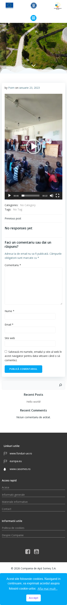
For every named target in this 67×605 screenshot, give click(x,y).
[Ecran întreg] (57, 195)
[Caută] (60, 385)
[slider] (30, 196)
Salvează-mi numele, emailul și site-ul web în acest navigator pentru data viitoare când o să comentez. (33, 356)
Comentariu (13, 265)
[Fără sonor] (51, 195)
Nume (9, 311)
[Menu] (33, 18)
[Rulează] (9, 195)
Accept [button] (33, 598)
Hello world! (33, 401)
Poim (11, 87)
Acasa (5, 487)
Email (9, 324)
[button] (33, 146)
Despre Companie (13, 535)
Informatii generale (13, 494)
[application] (33, 147)
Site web (10, 338)
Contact (6, 509)
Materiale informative (15, 502)
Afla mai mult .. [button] (48, 589)
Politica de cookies (13, 528)
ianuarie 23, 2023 (29, 87)
